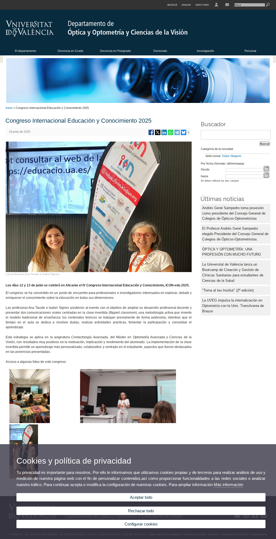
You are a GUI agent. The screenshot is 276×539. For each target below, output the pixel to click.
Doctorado (160, 50)
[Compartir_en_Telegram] (177, 134)
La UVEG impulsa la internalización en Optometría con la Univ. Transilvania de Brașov (233, 305)
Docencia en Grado (70, 50)
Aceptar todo (141, 497)
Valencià (172, 5)
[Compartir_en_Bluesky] (183, 134)
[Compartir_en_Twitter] (157, 134)
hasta (204, 176)
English (186, 5)
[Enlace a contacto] (227, 5)
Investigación (205, 50)
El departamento (25, 50)
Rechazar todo (141, 510)
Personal (250, 50)
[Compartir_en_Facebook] (151, 134)
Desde (205, 169)
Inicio (9, 107)
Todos (226, 156)
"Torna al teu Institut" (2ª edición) (228, 290)
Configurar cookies (141, 524)
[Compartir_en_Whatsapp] (170, 134)
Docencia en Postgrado (115, 50)
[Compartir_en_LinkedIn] (164, 134)
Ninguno (235, 156)
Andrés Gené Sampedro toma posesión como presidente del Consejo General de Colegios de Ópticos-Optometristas (233, 213)
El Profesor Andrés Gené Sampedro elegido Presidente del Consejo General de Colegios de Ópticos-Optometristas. (235, 233)
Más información (228, 484)
